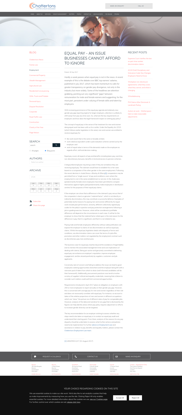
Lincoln (112, 364)
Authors (35, 158)
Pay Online (108, 14)
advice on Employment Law (102, 325)
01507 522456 (94, 374)
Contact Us (87, 14)
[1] (65, 341)
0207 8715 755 (134, 374)
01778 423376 (56, 374)
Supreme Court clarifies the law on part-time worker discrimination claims (140, 61)
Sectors (71, 14)
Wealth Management (60, 14)
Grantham (75, 364)
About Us (39, 14)
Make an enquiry (117, 6)
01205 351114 (36, 374)
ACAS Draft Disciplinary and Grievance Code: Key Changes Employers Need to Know (139, 73)
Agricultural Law (35, 86)
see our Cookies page (98, 399)
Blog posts (51, 151)
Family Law (33, 65)
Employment (34, 70)
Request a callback (52, 356)
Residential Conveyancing (39, 91)
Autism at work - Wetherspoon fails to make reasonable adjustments (139, 114)
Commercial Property (37, 75)
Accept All (120, 398)
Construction (34, 122)
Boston (34, 364)
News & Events (98, 14)
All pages (35, 151)
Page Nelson (34, 132)
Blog (32, 52)
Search (34, 141)
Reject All (135, 398)
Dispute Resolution (36, 106)
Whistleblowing (134, 96)
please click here (73, 402)
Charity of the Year (36, 127)
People (79, 14)
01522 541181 (114, 374)
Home (32, 14)
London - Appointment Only (138, 364)
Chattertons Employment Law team (77, 330)
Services (48, 14)
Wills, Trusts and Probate (38, 96)
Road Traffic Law (35, 117)
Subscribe (37, 201)
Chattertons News (36, 60)
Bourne (54, 364)
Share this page (39, 205)
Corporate (33, 112)
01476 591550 (76, 374)
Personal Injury (35, 101)
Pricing (116, 14)
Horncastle (93, 364)
